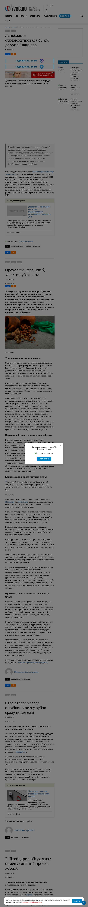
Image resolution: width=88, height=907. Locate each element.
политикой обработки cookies (32, 902)
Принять (77, 901)
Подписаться (44, 459)
